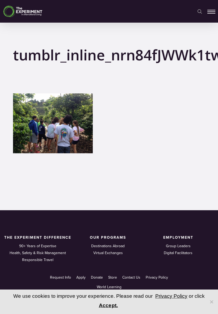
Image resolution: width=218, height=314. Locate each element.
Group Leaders (178, 246)
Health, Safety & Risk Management (38, 253)
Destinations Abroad (108, 246)
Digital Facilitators (178, 253)
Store (112, 277)
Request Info (60, 277)
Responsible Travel (37, 260)
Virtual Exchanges (108, 253)
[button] (211, 11)
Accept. (108, 305)
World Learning (109, 287)
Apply (81, 277)
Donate (97, 277)
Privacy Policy (157, 277)
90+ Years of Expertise (37, 246)
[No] (211, 301)
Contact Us (131, 277)
